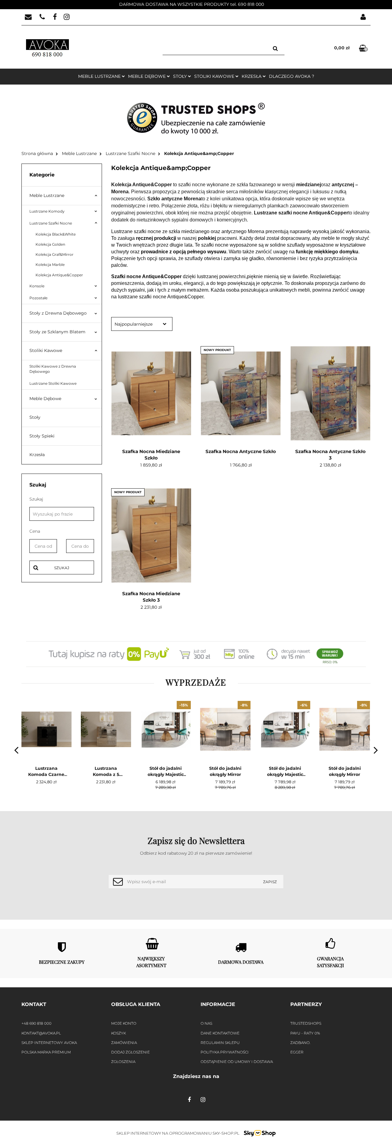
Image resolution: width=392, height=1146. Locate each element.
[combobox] (141, 324)
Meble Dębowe (45, 398)
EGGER (296, 1052)
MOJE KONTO (123, 1023)
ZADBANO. (300, 1042)
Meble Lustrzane (46, 195)
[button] (61, 1004)
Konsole (36, 286)
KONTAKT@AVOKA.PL (41, 1033)
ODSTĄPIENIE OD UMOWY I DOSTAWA (237, 1061)
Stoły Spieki (42, 436)
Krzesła (37, 454)
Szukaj (61, 567)
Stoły (34, 417)
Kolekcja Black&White (56, 234)
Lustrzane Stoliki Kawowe (53, 383)
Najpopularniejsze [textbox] (134, 324)
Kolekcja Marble (50, 264)
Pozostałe (38, 298)
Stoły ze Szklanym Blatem (57, 332)
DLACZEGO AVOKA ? (291, 76)
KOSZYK (118, 1033)
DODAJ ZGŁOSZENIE (130, 1052)
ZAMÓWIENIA (124, 1042)
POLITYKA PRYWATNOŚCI (225, 1052)
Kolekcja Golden (50, 244)
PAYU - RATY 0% (305, 1033)
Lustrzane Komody (47, 211)
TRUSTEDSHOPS (305, 1023)
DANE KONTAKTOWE (220, 1033)
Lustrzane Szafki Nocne (50, 223)
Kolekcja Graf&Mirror (55, 254)
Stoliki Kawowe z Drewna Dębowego (52, 369)
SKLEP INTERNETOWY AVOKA (49, 1042)
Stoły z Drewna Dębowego (58, 313)
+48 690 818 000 (36, 1023)
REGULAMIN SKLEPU (220, 1042)
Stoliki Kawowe (45, 350)
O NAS (206, 1023)
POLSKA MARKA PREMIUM (46, 1052)
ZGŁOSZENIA (123, 1061)
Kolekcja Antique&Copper (59, 275)
